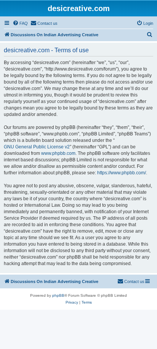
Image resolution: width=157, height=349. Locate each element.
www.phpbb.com (58, 153)
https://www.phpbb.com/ (121, 172)
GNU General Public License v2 (37, 147)
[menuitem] (20, 23)
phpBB (58, 295)
